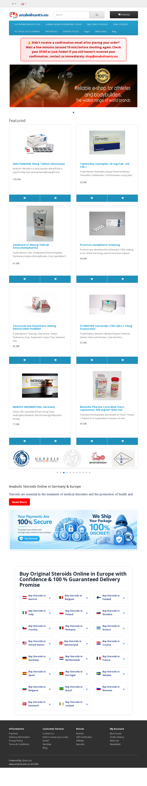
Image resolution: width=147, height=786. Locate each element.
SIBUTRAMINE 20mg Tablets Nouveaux (39, 163)
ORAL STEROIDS (120, 24)
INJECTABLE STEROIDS (97, 24)
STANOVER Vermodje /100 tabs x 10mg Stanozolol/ (106, 327)
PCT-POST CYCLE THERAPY (27, 31)
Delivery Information (19, 737)
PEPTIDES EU (51, 31)
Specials (80, 744)
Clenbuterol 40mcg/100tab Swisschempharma (31, 246)
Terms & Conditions (19, 744)
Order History (117, 737)
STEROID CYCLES (71, 31)
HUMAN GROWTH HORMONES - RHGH (64, 24)
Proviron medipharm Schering (100, 244)
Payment (13, 733)
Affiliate (80, 740)
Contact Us (48, 733)
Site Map (47, 744)
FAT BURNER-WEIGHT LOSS (27, 24)
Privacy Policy (16, 740)
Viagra (87, 31)
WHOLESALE (101, 31)
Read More (19, 502)
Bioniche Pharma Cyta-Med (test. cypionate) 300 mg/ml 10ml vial (102, 408)
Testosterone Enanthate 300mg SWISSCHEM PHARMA (34, 327)
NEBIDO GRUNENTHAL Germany (34, 407)
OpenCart (27, 760)
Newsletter (115, 744)
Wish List (114, 740)
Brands (80, 733)
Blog (114, 31)
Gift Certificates (84, 737)
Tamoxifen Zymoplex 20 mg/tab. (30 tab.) (104, 165)
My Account (116, 733)
